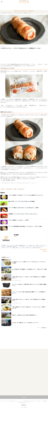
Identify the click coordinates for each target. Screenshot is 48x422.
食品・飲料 (4, 12)
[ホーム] (1, 12)
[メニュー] (1, 2)
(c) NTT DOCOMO (24, 407)
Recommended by (39, 327)
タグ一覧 (28, 402)
